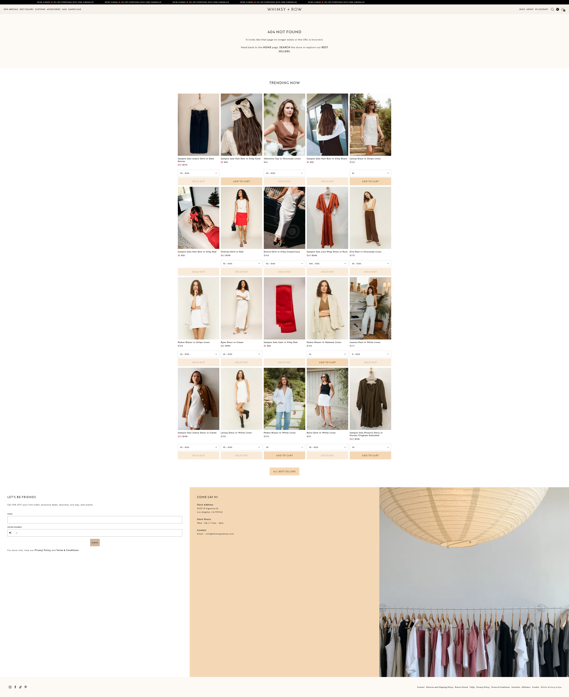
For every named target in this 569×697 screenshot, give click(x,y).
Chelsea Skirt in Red (232, 251)
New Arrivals (11, 9)
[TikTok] (20, 687)
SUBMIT (95, 542)
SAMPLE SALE (74, 9)
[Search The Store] (552, 9)
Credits (535, 687)
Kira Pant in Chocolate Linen (366, 251)
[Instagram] (10, 687)
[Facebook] (15, 687)
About (530, 9)
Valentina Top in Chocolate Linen (282, 158)
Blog (522, 9)
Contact (421, 687)
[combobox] (13, 532)
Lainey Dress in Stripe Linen (365, 158)
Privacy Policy (43, 550)
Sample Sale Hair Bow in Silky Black (327, 158)
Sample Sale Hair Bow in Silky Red (197, 251)
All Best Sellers (284, 471)
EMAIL (10, 513)
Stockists (516, 687)
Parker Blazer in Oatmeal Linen (324, 342)
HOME (267, 47)
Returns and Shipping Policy (439, 687)
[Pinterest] (25, 687)
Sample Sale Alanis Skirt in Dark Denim (196, 160)
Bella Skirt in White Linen (321, 432)
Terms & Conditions (67, 550)
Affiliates (526, 687)
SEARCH (284, 47)
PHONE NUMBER (14, 527)
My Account (541, 9)
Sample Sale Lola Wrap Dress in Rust (327, 251)
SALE (64, 9)
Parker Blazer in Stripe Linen (194, 342)
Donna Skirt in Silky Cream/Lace (282, 251)
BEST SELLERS (27, 9)
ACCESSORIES (54, 9)
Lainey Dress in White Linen (236, 432)
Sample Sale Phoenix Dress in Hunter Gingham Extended (366, 434)
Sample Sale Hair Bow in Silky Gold (240, 158)
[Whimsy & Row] (284, 9)
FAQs (472, 687)
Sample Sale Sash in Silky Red (281, 342)
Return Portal (461, 687)
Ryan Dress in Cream (232, 342)
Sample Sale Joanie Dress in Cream (197, 432)
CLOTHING (40, 9)
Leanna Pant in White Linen (365, 342)
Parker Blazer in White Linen (280, 432)
